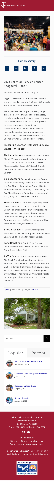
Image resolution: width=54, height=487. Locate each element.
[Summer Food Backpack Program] (9, 374)
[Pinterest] (34, 68)
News (35, 290)
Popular (15, 353)
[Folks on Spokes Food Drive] (9, 361)
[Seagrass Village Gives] (9, 386)
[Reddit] (16, 68)
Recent (38, 353)
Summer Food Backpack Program (31, 373)
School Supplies (22, 398)
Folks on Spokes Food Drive (28, 361)
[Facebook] (7, 68)
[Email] (44, 68)
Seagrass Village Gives (25, 386)
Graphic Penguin (40, 454)
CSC (8, 290)
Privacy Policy (42, 450)
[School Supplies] (9, 398)
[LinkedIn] (25, 68)
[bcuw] (27, 461)
